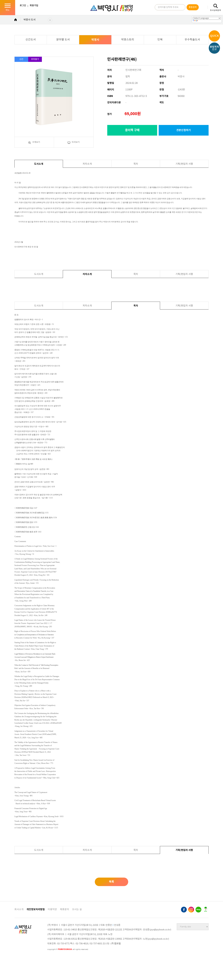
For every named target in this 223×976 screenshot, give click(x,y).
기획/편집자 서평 (184, 164)
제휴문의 (64, 909)
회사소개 (19, 909)
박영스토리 (127, 39)
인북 (160, 39)
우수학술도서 (192, 39)
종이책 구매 (132, 130)
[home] (15, 20)
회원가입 (34, 5)
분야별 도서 (63, 39)
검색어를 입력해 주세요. (168, 7)
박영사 (95, 39)
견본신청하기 (183, 130)
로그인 (23, 5)
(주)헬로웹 (116, 943)
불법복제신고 (214, 48)
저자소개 (87, 164)
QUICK (214, 35)
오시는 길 (77, 909)
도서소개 (38, 163)
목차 (135, 164)
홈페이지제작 (54, 953)
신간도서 (30, 39)
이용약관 (52, 909)
